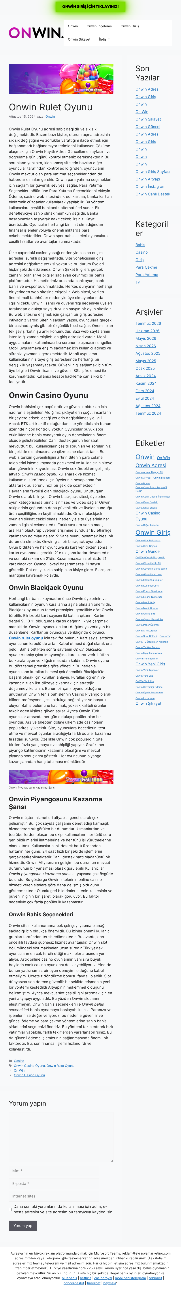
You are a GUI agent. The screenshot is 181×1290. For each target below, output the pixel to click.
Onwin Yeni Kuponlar (147, 670)
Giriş (140, 260)
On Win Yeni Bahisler (147, 658)
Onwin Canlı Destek (153, 194)
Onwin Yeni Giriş (150, 664)
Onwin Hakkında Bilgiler (149, 580)
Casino (19, 1061)
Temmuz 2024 (148, 413)
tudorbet (93, 1283)
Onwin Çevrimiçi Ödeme (149, 687)
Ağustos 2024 (148, 406)
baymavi (109, 1283)
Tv (138, 282)
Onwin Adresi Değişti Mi (149, 472)
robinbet (155, 1278)
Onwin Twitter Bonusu (148, 647)
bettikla (85, 1278)
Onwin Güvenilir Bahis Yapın (151, 568)
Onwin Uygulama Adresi (149, 653)
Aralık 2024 (146, 376)
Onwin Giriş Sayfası (153, 171)
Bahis (140, 245)
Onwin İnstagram (151, 186)
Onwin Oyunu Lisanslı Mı (149, 619)
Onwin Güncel (148, 126)
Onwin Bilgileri (161, 477)
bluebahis (69, 1278)
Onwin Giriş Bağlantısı (148, 540)
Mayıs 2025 (146, 361)
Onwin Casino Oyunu (29, 1065)
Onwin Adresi (147, 89)
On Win (19, 1070)
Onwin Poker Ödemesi (148, 625)
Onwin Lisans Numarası (149, 597)
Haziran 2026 (148, 331)
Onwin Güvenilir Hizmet (149, 574)
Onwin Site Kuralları (147, 630)
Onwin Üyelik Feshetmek (149, 692)
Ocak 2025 (145, 368)
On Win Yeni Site (145, 681)
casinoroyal (103, 1278)
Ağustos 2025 (148, 353)
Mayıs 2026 (146, 338)
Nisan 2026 (146, 346)
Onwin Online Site (145, 613)
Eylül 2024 (145, 398)
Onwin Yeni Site (144, 675)
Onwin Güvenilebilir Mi (148, 563)
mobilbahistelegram (130, 1278)
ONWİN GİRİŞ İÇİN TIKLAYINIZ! (90, 6)
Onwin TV (165, 636)
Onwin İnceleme (99, 26)
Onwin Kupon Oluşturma (149, 591)
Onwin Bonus (143, 483)
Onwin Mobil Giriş (145, 602)
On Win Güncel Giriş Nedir (150, 557)
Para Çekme (146, 267)
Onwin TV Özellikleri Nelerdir (152, 641)
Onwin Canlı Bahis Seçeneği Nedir (151, 489)
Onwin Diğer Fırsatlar (147, 525)
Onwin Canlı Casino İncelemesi (153, 496)
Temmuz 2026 (148, 323)
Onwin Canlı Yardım (146, 508)
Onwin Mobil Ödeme (147, 608)
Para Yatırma (147, 275)
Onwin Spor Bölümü (146, 636)
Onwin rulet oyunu (26, 638)
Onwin (73, 26)
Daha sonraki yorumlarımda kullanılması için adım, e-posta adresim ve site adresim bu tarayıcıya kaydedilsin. (63, 1209)
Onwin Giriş (130, 26)
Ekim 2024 (145, 391)
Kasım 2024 (146, 383)
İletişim (104, 39)
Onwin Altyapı (148, 179)
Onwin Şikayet (79, 39)
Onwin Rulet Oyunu (60, 1065)
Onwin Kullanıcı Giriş (147, 585)
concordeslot (74, 1283)
